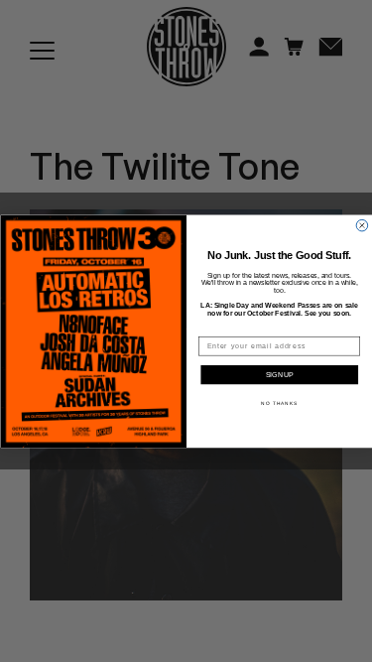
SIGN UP (279, 375)
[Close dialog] (362, 225)
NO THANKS (279, 402)
